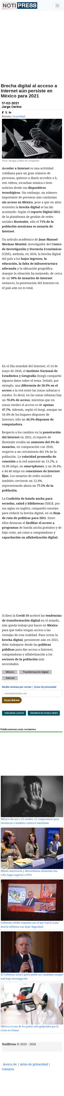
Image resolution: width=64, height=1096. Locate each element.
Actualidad (18, 116)
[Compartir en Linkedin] (10, 111)
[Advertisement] (32, 51)
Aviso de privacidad (45, 686)
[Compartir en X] (6, 111)
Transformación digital (36, 672)
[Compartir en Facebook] (3, 111)
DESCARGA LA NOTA (14, 713)
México (10, 672)
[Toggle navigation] (57, 5)
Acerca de (10, 1064)
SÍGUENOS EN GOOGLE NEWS (44, 713)
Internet (10, 678)
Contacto (8, 1069)
